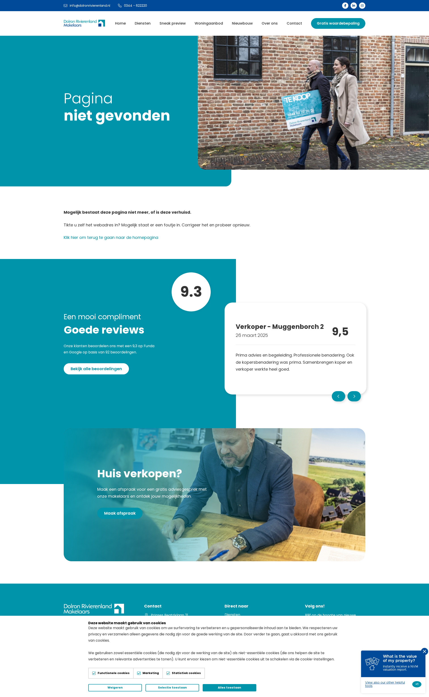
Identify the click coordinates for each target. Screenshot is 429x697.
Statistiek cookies (186, 673)
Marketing (151, 673)
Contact (294, 23)
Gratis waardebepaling (338, 23)
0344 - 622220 (135, 5)
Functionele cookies (114, 673)
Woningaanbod (209, 23)
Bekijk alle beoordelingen (96, 368)
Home (120, 23)
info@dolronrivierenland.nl (90, 5)
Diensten (143, 23)
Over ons (270, 23)
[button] (338, 396)
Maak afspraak (120, 513)
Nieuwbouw (242, 23)
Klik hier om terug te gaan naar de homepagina (111, 237)
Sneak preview (173, 23)
